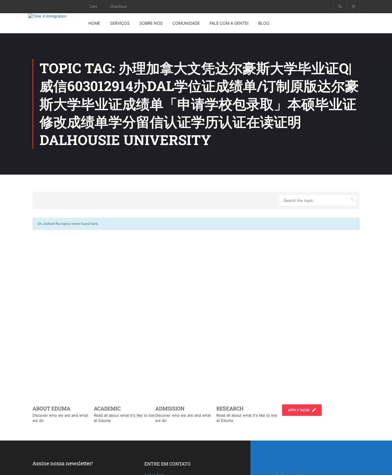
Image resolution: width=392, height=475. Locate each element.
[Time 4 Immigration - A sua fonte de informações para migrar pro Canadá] (54, 16)
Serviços (120, 23)
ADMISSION (170, 408)
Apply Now (299, 410)
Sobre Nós (151, 23)
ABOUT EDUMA (51, 408)
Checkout (118, 6)
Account (353, 6)
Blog (263, 23)
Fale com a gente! (229, 23)
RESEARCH (230, 408)
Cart (93, 6)
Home (94, 23)
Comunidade (186, 23)
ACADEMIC (107, 408)
